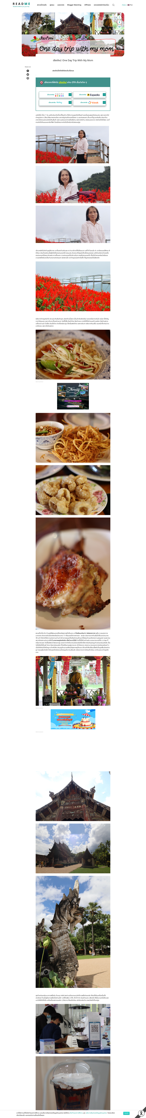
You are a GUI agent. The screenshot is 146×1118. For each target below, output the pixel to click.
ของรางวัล (60, 5)
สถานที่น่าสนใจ (42, 5)
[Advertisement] (73, 752)
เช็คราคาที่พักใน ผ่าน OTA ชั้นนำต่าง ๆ (65, 82)
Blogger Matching (74, 5)
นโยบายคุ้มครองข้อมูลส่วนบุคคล (96, 1113)
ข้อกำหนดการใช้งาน (76, 1113)
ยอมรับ (126, 1113)
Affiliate (87, 5)
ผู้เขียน (52, 5)
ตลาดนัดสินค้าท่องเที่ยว (101, 5)
